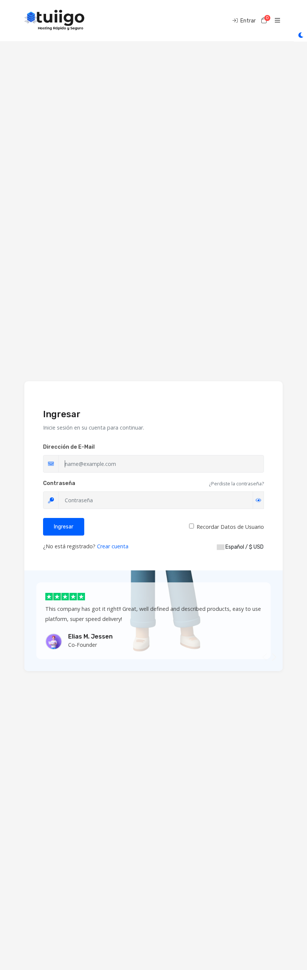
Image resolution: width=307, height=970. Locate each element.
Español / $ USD (244, 547)
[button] (274, 657)
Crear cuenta (112, 546)
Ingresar (63, 527)
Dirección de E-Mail (69, 447)
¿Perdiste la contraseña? (236, 483)
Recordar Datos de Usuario (230, 526)
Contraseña (59, 483)
